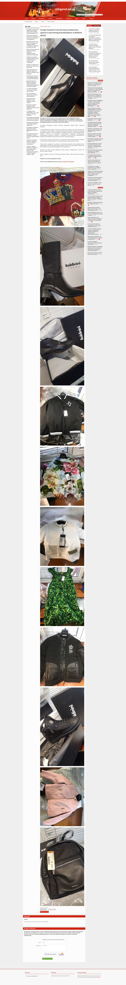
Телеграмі (71, 161)
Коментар (38, 945)
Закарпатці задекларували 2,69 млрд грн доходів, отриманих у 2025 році (95, 130)
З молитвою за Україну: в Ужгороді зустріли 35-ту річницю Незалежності (94, 30)
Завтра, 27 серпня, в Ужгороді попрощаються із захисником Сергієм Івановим (94, 135)
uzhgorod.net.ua (98, 977)
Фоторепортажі (28, 21)
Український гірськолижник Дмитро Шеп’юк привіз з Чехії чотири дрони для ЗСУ (94, 209)
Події (76, 18)
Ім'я (40, 942)
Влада (33, 18)
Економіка (42, 18)
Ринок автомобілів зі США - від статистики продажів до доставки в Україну (95, 214)
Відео (36, 21)
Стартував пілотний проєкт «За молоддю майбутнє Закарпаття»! (33, 124)
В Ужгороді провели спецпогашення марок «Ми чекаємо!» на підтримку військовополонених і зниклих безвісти (95, 54)
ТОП (26, 18)
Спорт (83, 18)
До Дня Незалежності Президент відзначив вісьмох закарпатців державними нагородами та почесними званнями (33, 83)
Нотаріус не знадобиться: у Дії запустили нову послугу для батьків (33, 66)
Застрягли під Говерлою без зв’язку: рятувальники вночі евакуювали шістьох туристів (94, 161)
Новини (45, 26)
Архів (42, 21)
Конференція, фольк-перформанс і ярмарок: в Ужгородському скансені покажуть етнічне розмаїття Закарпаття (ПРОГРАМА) (95, 103)
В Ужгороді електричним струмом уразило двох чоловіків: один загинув (95, 140)
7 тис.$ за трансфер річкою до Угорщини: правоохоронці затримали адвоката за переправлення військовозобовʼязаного (95, 38)
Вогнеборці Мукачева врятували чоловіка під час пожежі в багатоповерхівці (95, 151)
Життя (50, 18)
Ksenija (25, 919)
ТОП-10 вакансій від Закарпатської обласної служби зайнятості (32, 95)
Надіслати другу (44, 911)
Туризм (91, 18)
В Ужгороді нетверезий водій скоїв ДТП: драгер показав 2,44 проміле (95, 156)
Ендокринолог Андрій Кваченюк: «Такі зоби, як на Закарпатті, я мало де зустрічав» (95, 84)
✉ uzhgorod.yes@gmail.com (32, 976)
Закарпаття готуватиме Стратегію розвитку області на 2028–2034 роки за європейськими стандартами (33, 60)
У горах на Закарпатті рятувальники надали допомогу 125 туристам (95, 243)
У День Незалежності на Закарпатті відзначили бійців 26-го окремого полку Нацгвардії (95, 219)
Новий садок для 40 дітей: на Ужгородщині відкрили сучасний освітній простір (32, 77)
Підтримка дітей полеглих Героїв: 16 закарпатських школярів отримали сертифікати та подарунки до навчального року (32, 44)
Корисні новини (51, 21)
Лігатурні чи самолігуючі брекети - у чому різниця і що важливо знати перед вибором (95, 179)
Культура (68, 18)
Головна (41, 26)
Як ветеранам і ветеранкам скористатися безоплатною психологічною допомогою (33, 119)
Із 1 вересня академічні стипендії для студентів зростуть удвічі (32, 90)
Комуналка (59, 18)
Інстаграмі (64, 161)
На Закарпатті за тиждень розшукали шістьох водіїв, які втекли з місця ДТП (94, 168)
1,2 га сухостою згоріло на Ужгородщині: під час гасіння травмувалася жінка (94, 225)
